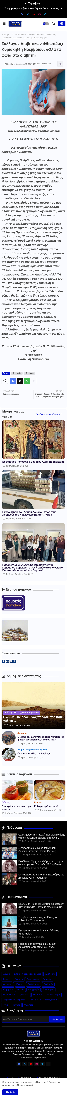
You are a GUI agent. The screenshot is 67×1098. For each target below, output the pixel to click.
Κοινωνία (17, 373)
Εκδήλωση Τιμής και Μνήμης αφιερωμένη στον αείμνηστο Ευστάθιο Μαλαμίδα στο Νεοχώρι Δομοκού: (41, 863)
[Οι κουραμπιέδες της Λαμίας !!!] (9, 754)
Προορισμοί (9, 995)
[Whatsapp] (27, 381)
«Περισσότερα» (23, 1085)
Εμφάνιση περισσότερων (48, 414)
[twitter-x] (27, 14)
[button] (46, 23)
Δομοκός (47, 979)
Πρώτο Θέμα (53, 995)
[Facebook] (13, 381)
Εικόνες (20, 984)
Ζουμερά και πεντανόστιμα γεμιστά (16, 807)
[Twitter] (20, 381)
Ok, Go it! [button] (10, 1092)
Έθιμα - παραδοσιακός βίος (27, 974)
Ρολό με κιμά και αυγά (46, 806)
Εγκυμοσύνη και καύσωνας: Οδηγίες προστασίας (38, 932)
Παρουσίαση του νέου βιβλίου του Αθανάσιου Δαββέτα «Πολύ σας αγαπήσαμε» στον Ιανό (37, 946)
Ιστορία (20, 990)
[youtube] (33, 14)
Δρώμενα (7, 984)
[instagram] (39, 14)
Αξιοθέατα (50, 974)
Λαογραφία (33, 990)
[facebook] (21, 14)
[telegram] (45, 14)
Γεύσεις (7, 979)
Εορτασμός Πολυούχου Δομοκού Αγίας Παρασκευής (33, 462)
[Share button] (34, 381)
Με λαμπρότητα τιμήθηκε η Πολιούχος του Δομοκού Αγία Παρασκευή (41, 876)
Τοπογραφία (51, 1000)
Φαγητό (16, 1005)
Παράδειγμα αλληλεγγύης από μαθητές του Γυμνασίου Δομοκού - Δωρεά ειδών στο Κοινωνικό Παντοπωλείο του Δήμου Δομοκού (32, 568)
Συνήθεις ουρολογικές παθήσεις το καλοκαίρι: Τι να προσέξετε (37, 919)
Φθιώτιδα (20, 35)
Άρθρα (6, 974)
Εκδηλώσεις (34, 984)
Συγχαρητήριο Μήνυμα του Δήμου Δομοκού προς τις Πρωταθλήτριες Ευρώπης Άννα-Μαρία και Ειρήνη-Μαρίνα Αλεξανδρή (41, 850)
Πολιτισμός (48, 990)
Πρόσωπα (38, 995)
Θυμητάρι (8, 990)
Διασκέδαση (33, 979)
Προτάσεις (24, 995)
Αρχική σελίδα (8, 35)
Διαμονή (19, 979)
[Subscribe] (61, 23)
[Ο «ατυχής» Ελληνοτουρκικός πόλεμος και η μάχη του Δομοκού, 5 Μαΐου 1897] (9, 738)
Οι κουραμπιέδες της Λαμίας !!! (34, 754)
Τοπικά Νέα (35, 1000)
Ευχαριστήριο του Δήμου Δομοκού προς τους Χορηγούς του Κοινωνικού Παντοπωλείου (29, 513)
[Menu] (4, 24)
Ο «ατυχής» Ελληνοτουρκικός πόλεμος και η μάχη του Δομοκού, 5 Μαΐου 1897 (40, 738)
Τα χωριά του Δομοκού (14, 1000)
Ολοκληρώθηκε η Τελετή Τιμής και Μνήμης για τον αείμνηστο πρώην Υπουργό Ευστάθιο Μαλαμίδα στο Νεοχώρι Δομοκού (41, 837)
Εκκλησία (48, 984)
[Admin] (48, 1064)
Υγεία (5, 1005)
